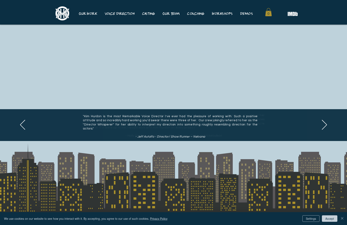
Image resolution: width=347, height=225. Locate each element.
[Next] (324, 125)
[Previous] (22, 125)
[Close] (342, 218)
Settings (311, 219)
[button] (268, 12)
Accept (329, 219)
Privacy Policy (158, 219)
